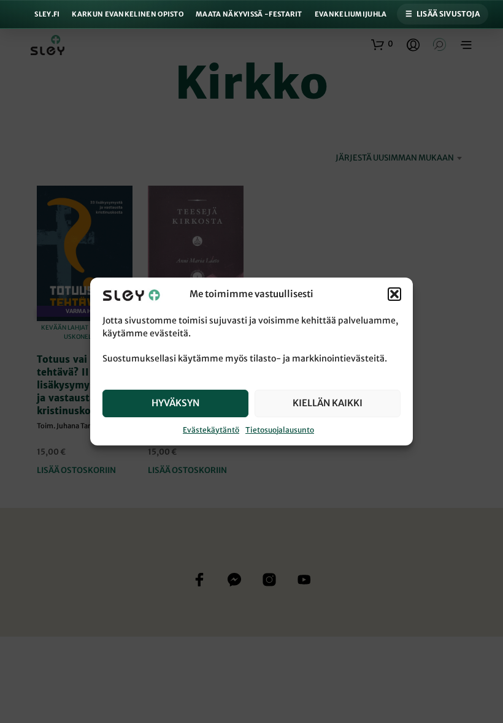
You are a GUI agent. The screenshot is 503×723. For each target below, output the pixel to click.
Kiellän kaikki (328, 403)
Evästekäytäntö (211, 429)
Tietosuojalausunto (279, 429)
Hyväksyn (175, 403)
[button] (394, 295)
